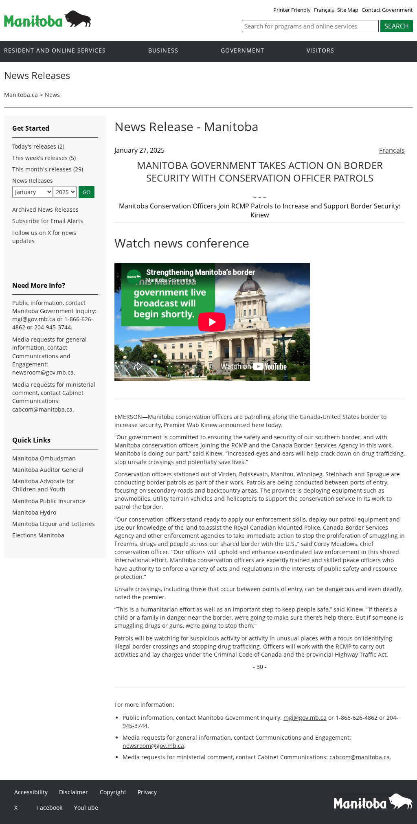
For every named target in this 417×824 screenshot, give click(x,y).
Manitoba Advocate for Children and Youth (43, 485)
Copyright (113, 792)
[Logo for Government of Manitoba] (47, 24)
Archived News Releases (45, 209)
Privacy (147, 792)
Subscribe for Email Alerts (47, 221)
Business (163, 51)
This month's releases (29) (47, 169)
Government (242, 51)
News (52, 95)
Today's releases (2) (38, 146)
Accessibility (31, 792)
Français (324, 9)
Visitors (320, 51)
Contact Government (387, 9)
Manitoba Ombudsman (44, 458)
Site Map (347, 9)
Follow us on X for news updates (44, 237)
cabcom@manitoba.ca (359, 757)
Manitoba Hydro (34, 512)
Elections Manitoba (38, 535)
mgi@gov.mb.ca (305, 717)
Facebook (49, 807)
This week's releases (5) (44, 158)
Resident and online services (55, 51)
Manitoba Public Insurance (49, 501)
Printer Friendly (292, 9)
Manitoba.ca (21, 95)
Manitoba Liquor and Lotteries (53, 524)
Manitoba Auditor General (47, 469)
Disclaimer (73, 792)
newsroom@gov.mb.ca (153, 745)
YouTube (86, 807)
